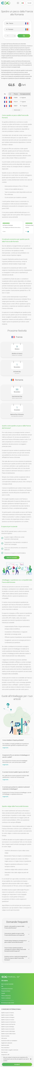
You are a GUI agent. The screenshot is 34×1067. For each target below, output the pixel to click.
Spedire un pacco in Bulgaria (7, 1017)
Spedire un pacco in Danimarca (8, 1022)
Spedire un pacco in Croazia (7, 1019)
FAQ (2, 986)
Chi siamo (4, 980)
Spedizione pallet (5, 1045)
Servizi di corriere (5, 1036)
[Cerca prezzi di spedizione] (23, 35)
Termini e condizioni (6, 998)
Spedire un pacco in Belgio (7, 1015)
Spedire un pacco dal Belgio (7, 1026)
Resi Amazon (4, 1052)
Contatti (3, 993)
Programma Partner (5, 991)
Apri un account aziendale (7, 984)
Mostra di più (17, 110)
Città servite (4, 1038)
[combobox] (17, 23)
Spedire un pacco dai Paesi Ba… (8, 1024)
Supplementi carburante (6, 1043)
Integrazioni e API (5, 1054)
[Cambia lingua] (22, 3)
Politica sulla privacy (6, 995)
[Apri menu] (18, 3)
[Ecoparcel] (6, 3)
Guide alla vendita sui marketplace (9, 1040)
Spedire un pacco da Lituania (7, 1029)
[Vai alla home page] (17, 977)
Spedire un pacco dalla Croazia (8, 1033)
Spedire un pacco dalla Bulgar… (8, 1031)
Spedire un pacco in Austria (7, 1012)
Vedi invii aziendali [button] (12, 557)
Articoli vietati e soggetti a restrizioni (9, 1050)
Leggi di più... (5, 747)
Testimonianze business (7, 988)
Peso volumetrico (5, 1047)
